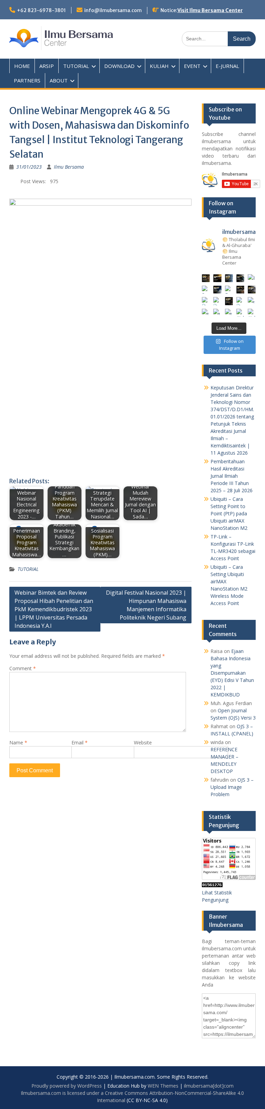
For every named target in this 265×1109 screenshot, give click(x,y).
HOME (22, 65)
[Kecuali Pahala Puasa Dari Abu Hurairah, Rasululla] (240, 290)
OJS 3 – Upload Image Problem (232, 787)
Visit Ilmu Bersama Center (210, 10)
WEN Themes (163, 1085)
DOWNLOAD (119, 65)
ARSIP (46, 65)
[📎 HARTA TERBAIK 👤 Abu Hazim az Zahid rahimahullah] (240, 301)
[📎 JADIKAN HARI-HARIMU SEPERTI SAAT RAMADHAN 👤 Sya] (217, 301)
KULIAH (159, 65)
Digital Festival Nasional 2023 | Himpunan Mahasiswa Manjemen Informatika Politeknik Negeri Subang (146, 605)
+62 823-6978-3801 (41, 10)
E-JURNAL (227, 65)
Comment (22, 668)
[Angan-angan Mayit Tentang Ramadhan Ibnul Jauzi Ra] (252, 290)
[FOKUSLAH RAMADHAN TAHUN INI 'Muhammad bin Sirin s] (206, 278)
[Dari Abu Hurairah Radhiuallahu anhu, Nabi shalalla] (229, 290)
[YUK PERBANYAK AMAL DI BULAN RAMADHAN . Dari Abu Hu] (229, 301)
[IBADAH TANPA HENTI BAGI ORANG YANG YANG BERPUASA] (252, 278)
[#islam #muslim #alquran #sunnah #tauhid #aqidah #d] (240, 313)
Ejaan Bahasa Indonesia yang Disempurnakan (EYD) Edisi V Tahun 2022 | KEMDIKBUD (232, 673)
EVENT (192, 65)
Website (143, 742)
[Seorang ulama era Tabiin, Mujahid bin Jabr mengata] (206, 290)
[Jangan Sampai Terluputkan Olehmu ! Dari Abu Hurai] (217, 290)
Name (18, 742)
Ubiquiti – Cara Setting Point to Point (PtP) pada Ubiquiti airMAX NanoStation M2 (228, 513)
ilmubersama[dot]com (209, 1085)
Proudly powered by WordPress (66, 1085)
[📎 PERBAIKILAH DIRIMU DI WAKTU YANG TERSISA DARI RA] (206, 301)
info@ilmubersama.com (113, 10)
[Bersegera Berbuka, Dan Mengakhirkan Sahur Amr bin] (217, 278)
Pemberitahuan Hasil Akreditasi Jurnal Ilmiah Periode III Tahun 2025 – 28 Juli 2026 (231, 476)
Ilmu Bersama (69, 167)
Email (79, 742)
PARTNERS (27, 80)
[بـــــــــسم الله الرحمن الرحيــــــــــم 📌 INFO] (252, 301)
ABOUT (59, 80)
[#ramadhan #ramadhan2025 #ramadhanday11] (229, 278)
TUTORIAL (76, 65)
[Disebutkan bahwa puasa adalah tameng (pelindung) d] (240, 278)
